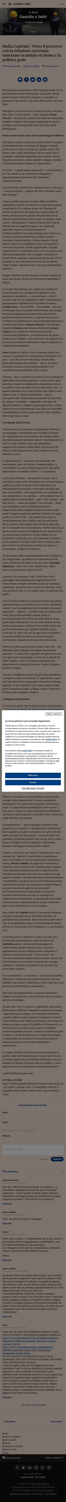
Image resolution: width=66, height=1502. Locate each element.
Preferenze (33, 775)
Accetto (33, 782)
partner (40, 754)
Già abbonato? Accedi (33, 788)
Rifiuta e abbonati (54, 714)
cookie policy (51, 739)
